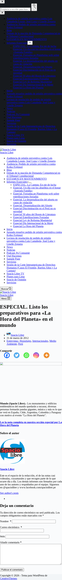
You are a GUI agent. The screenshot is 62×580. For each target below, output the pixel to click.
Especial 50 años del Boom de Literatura (34, 214)
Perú (20, 344)
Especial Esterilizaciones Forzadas (31, 217)
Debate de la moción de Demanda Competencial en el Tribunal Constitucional (33, 174)
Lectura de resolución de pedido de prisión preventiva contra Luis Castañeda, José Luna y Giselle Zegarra (31, 241)
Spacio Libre (6, 152)
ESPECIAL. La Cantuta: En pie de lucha (34, 184)
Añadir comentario (10, 542)
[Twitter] (15, 355)
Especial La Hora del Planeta (28, 226)
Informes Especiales (17, 181)
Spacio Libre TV (15, 273)
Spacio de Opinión (16, 279)
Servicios (11, 261)
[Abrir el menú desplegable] (30, 182)
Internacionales (40, 341)
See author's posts (9, 493)
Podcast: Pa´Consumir (18, 252)
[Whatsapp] (24, 355)
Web (2, 536)
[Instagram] (34, 355)
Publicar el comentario (12, 569)
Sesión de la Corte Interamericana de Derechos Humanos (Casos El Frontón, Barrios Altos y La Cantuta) (32, 267)
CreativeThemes (8, 578)
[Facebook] (5, 355)
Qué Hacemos (14, 255)
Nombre (5, 521)
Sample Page (13, 258)
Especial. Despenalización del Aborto (32, 205)
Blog (9, 170)
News (10, 247)
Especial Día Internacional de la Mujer (33, 223)
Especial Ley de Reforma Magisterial (32, 220)
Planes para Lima (16, 276)
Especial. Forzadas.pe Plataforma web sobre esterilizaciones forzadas (36, 195)
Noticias (11, 250)
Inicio (10, 229)
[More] (44, 355)
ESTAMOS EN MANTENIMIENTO (27, 178)
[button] (28, 181)
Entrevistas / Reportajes (19, 341)
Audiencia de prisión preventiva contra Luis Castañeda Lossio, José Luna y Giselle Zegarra (31, 159)
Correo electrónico (11, 527)
